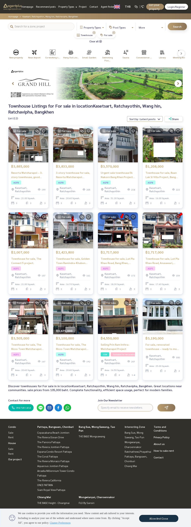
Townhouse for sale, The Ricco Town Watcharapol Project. (71, 347)
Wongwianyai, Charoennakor (97, 497)
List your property (154, 6)
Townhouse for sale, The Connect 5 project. (26, 261)
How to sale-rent (164, 450)
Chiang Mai (44, 497)
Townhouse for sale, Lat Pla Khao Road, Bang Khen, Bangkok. (117, 261)
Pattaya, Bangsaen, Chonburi (55, 426)
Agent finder (107, 6)
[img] (94, 32)
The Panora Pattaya (48, 442)
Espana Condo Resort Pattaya (54, 451)
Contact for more (19, 400)
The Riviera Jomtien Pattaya (53, 447)
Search (177, 26)
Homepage (27, 6)
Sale (10, 432)
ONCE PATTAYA (45, 485)
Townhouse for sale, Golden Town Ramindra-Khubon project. (73, 261)
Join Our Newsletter (110, 400)
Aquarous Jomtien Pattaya (52, 466)
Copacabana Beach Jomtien (53, 432)
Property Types (66, 6)
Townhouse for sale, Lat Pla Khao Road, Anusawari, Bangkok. (162, 261)
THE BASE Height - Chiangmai (53, 502)
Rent (11, 437)
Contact (94, 6)
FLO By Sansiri (86, 502)
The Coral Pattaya (47, 456)
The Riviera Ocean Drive (50, 437)
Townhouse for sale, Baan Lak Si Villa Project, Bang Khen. (161, 175)
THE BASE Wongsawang (92, 436)
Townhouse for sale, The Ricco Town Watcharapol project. (26, 347)
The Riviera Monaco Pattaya (53, 461)
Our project (15, 459)
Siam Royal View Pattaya (51, 489)
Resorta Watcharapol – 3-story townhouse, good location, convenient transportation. (27, 175)
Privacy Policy (162, 437)
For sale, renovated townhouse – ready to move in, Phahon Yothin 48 (162, 347)
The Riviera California (49, 480)
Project (83, 6)
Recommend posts (46, 6)
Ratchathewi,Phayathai (138, 451)
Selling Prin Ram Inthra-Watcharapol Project (115, 346)
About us (159, 444)
